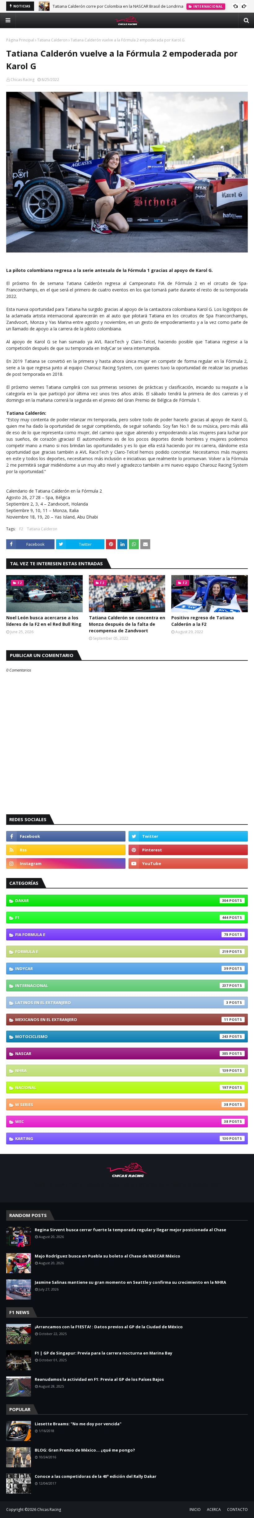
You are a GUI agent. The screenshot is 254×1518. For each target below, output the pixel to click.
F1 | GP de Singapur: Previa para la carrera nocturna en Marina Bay (103, 1353)
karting (121, 1138)
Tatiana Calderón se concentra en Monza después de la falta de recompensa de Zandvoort (127, 624)
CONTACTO (237, 1509)
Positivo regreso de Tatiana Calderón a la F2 (202, 621)
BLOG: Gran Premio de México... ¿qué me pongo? (85, 1450)
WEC (121, 1121)
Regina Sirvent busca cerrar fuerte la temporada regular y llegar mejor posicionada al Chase (130, 1229)
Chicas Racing (22, 79)
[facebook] (65, 836)
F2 (21, 529)
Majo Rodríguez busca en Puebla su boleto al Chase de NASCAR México (107, 1256)
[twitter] (188, 836)
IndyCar (121, 968)
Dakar (121, 900)
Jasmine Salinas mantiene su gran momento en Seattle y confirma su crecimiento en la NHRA (130, 1282)
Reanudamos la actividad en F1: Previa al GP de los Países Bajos (99, 1379)
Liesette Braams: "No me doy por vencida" (78, 1424)
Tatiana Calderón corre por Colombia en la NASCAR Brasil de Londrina (118, 6)
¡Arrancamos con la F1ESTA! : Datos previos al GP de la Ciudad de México (109, 1326)
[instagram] (65, 863)
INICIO (195, 1509)
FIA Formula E (121, 934)
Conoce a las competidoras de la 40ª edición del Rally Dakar (95, 1476)
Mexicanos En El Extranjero (121, 1019)
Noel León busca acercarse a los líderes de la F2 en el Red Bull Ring (43, 621)
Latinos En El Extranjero (121, 1002)
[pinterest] (188, 850)
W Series (121, 1104)
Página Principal (20, 40)
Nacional (121, 1087)
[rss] (65, 850)
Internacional (121, 985)
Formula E (121, 951)
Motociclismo (121, 1036)
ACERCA (214, 1509)
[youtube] (188, 863)
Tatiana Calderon (52, 40)
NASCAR (121, 1053)
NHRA (121, 1070)
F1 (121, 917)
